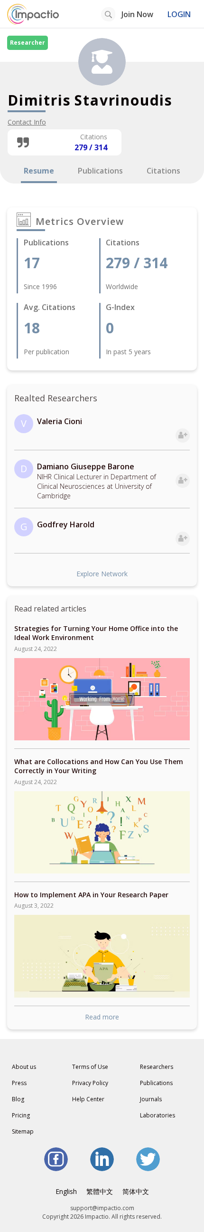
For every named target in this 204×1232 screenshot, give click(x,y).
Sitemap (23, 1131)
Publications (156, 1083)
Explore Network (102, 573)
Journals (151, 1099)
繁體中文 (99, 1191)
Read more (102, 1016)
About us (24, 1067)
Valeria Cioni (59, 421)
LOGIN (179, 14)
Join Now (137, 14)
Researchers (156, 1067)
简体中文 (135, 1191)
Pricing (21, 1115)
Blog (18, 1099)
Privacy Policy (90, 1083)
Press (19, 1083)
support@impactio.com (102, 1208)
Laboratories (157, 1115)
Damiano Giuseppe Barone (85, 466)
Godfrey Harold (65, 524)
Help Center (88, 1099)
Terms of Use (90, 1067)
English (66, 1191)
